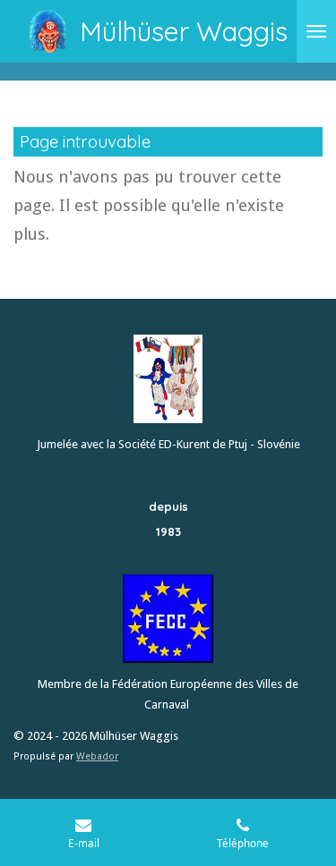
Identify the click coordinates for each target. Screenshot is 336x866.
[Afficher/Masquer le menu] (316, 31)
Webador (97, 756)
